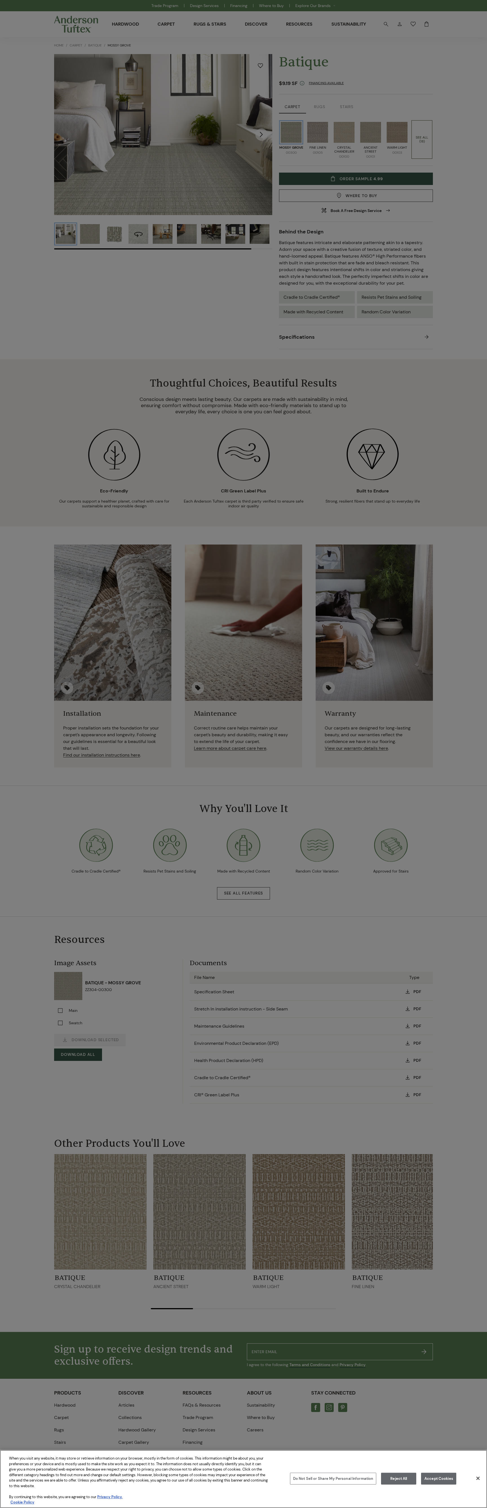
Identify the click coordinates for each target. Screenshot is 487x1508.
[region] (243, 1479)
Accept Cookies (438, 1478)
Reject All (398, 1478)
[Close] (478, 1478)
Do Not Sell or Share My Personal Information (333, 1478)
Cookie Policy (22, 1502)
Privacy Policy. (110, 1496)
